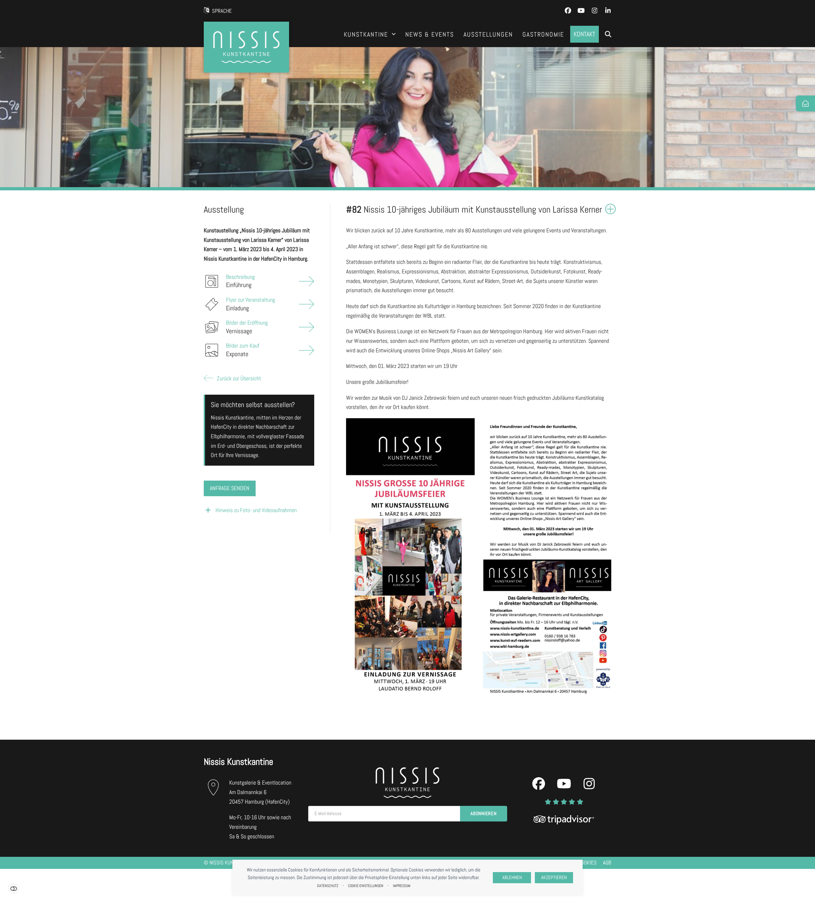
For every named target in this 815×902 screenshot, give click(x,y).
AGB (607, 862)
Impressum (401, 885)
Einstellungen (13, 888)
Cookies (587, 862)
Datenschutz (327, 885)
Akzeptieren (554, 877)
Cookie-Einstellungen (365, 885)
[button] (608, 34)
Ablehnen (512, 877)
